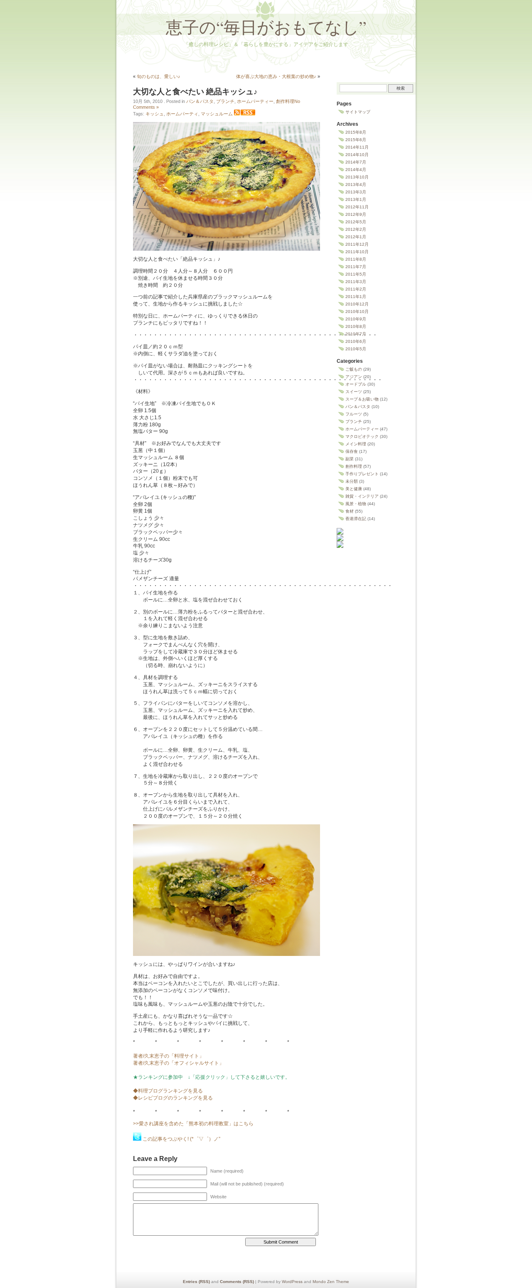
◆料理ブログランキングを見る (168, 1091)
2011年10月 (357, 251)
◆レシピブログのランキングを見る (173, 1098)
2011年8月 (355, 259)
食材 (349, 511)
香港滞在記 (355, 518)
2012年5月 (355, 222)
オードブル (355, 384)
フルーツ (353, 414)
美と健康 (353, 488)
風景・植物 (355, 503)
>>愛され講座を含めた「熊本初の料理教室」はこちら (193, 1124)
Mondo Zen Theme (331, 1281)
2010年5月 (355, 349)
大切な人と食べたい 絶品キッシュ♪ (195, 91)
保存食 (351, 451)
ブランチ (225, 101)
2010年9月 (355, 319)
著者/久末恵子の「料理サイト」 (168, 1056)
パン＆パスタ (200, 101)
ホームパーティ (182, 113)
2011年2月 (355, 289)
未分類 (351, 481)
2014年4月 (355, 169)
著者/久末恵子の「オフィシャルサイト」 (178, 1063)
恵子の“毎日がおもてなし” (266, 27)
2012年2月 (355, 229)
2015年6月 (355, 139)
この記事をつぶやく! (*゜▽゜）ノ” (181, 1139)
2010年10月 (357, 311)
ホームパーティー (255, 101)
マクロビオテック (362, 436)
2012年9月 (355, 214)
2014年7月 (355, 162)
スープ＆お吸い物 (362, 399)
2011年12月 (357, 244)
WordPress (292, 1281)
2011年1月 (355, 296)
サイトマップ (357, 112)
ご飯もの (353, 369)
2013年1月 (355, 199)
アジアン (353, 376)
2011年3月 (355, 281)
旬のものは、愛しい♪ (158, 76)
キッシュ (154, 113)
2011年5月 (355, 274)
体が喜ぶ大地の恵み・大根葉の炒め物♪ (276, 76)
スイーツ (353, 391)
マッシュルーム (217, 113)
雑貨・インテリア (362, 496)
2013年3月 (355, 192)
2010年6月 (355, 341)
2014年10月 (357, 154)
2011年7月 (355, 266)
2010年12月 (357, 304)
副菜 (349, 459)
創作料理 (285, 101)
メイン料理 (355, 444)
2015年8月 (355, 132)
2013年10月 (357, 177)
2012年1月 (355, 237)
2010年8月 (355, 326)
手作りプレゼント (362, 474)
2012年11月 (357, 207)
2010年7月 (355, 334)
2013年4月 (355, 184)
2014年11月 (357, 147)
